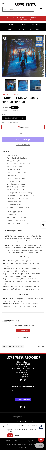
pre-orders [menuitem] (36, 24)
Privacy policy (36, 441)
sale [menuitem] (31, 29)
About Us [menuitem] (39, 29)
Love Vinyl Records (15, 441)
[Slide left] (2, 85)
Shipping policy (22, 444)
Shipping (4, 110)
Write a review (23, 330)
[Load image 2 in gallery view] (23, 85)
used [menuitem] (9, 29)
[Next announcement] (42, 18)
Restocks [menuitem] (25, 24)
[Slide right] (43, 85)
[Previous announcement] (4, 18)
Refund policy (26, 441)
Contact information (35, 444)
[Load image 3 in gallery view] (35, 85)
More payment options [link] (23, 144)
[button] (6, 4)
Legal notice (24, 447)
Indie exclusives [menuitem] (20, 29)
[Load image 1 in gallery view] (10, 85)
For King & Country (10, 95)
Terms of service (11, 444)
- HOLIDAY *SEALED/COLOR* (15, 118)
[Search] (31, 9)
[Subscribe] (33, 390)
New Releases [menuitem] (13, 24)
